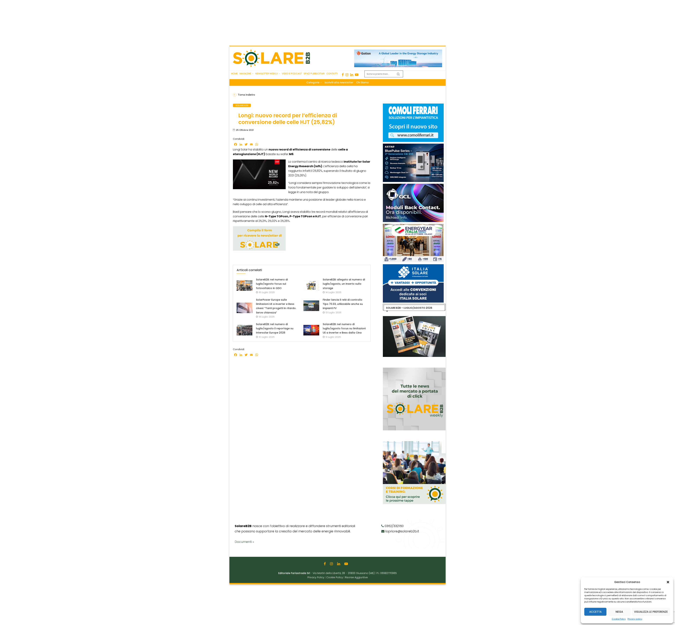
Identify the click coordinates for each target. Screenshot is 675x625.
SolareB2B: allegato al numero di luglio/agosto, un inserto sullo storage (344, 284)
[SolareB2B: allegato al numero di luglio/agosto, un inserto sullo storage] (311, 285)
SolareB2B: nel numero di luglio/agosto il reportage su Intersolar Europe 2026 (274, 328)
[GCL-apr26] (413, 185)
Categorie (312, 82)
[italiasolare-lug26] (413, 266)
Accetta (595, 612)
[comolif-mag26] (413, 105)
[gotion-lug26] (398, 51)
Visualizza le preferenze (651, 612)
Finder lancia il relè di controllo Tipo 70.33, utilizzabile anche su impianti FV (343, 304)
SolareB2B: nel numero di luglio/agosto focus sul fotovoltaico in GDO (272, 284)
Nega (619, 612)
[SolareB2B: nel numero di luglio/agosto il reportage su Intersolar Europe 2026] (244, 330)
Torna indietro (246, 95)
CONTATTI (332, 73)
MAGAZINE (245, 73)
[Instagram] (346, 74)
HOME (234, 73)
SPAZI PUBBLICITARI (314, 73)
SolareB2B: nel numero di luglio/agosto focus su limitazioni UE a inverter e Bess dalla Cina (344, 328)
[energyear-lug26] (413, 225)
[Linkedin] (351, 74)
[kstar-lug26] (413, 145)
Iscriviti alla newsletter (338, 82)
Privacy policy (635, 618)
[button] (668, 582)
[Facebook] (343, 74)
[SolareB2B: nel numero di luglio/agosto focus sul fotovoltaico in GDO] (244, 285)
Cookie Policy (619, 618)
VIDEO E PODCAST (292, 73)
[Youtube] (356, 74)
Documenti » (244, 542)
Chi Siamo (362, 82)
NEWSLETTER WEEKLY (266, 73)
